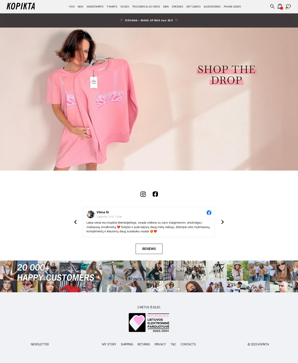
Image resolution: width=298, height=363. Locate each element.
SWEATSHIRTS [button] (95, 6)
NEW (80, 6)
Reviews (149, 249)
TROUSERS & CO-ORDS (146, 6)
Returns (144, 344)
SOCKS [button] (124, 6)
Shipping (127, 344)
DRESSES (177, 6)
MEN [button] (166, 6)
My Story (109, 344)
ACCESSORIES (212, 6)
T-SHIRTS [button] (112, 6)
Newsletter (40, 344)
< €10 (71, 6)
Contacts (188, 344)
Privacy (160, 344)
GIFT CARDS (193, 6)
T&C (173, 344)
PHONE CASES (232, 6)
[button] (272, 6)
